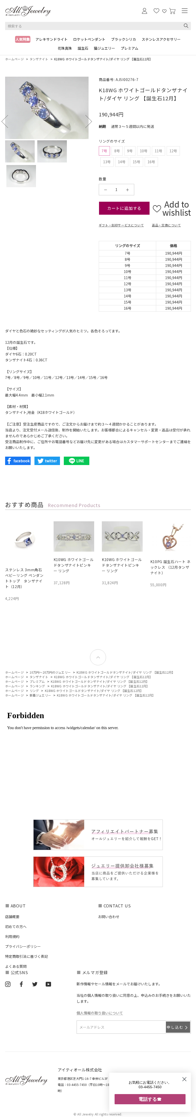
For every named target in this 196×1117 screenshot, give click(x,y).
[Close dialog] (184, 1079)
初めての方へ (16, 926)
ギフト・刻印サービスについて (121, 225)
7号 (104, 150)
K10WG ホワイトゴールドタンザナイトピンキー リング (74, 565)
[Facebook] (21, 984)
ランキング (37, 686)
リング (34, 690)
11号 (158, 150)
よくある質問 (16, 966)
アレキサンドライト (51, 39)
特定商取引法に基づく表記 (26, 956)
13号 (107, 161)
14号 (122, 161)
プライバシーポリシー (23, 946)
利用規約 (12, 936)
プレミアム (129, 48)
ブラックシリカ (123, 39)
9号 (130, 150)
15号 (136, 161)
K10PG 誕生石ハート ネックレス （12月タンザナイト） (170, 567)
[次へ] (85, 121)
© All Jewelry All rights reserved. (98, 1114)
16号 (151, 161)
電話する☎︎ (150, 1099)
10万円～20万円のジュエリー (50, 672)
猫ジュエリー (104, 48)
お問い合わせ (108, 916)
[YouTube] (48, 984)
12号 (173, 150)
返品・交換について (166, 225)
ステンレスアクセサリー (161, 39)
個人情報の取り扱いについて (100, 1012)
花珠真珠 (65, 48)
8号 (117, 150)
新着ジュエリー (40, 695)
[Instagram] (7, 984)
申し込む (175, 1027)
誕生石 (83, 48)
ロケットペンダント (89, 39)
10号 (144, 150)
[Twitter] (35, 984)
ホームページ (14, 59)
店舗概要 (12, 916)
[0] (172, 11)
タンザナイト (39, 59)
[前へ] (8, 121)
